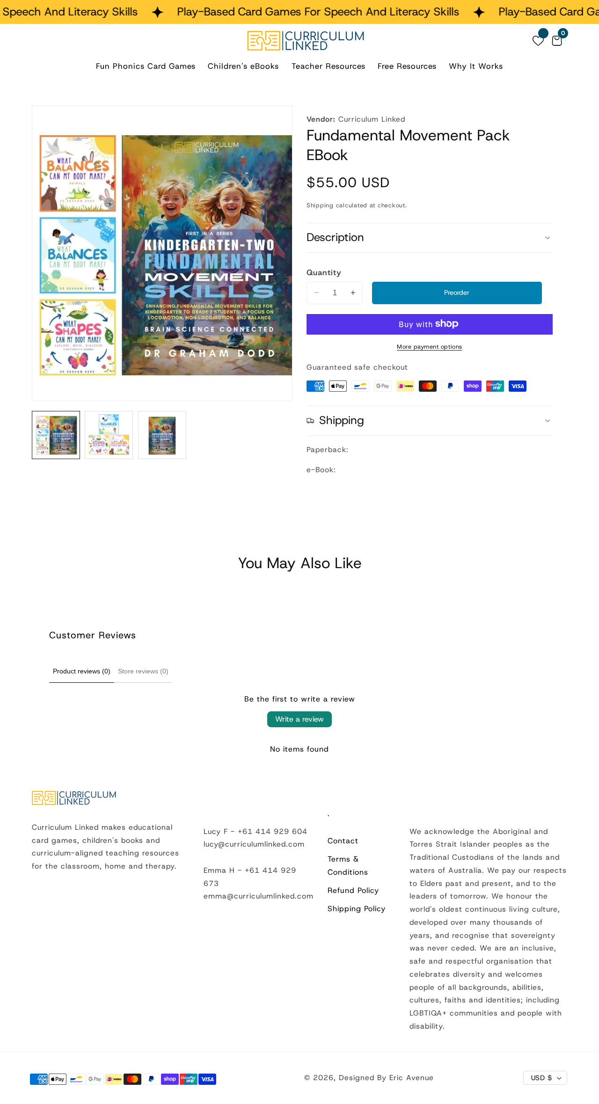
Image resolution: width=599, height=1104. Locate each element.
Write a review (299, 719)
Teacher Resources (328, 66)
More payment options (429, 346)
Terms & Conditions (348, 865)
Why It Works (476, 66)
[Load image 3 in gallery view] (162, 435)
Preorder (456, 292)
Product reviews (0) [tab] (81, 671)
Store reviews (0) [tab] (143, 671)
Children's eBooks (243, 66)
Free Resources (407, 66)
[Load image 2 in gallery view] (109, 435)
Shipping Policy (357, 909)
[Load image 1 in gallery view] (56, 435)
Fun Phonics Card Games (146, 66)
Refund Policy (353, 890)
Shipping (320, 205)
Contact (343, 841)
